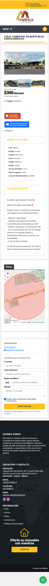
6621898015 (34, 4)
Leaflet (24, 322)
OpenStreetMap (39, 322)
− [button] (8, 277)
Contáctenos (9, 520)
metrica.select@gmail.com (14, 495)
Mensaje (7, 387)
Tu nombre (8, 361)
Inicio (6, 509)
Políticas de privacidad (13, 524)
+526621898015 (36, 6)
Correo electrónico (11, 370)
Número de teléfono (11, 378)
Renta (6, 516)
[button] (42, 50)
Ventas (7, 512)
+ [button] (8, 273)
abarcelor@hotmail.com (15, 350)
